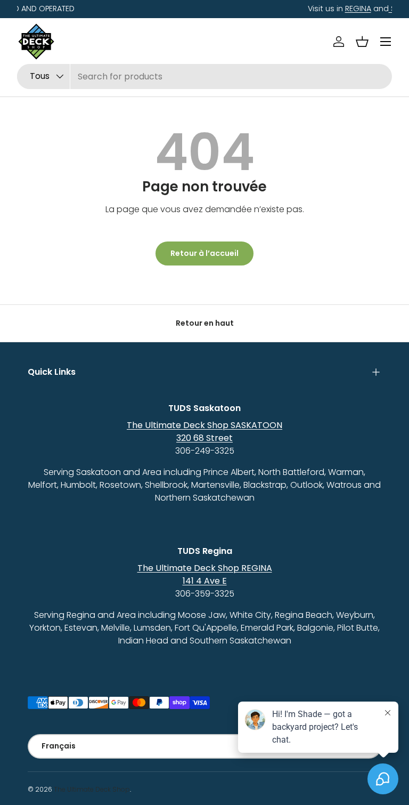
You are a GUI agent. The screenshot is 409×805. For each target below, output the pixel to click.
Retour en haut (205, 323)
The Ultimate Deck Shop (92, 789)
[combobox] (204, 76)
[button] (362, 41)
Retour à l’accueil (204, 253)
